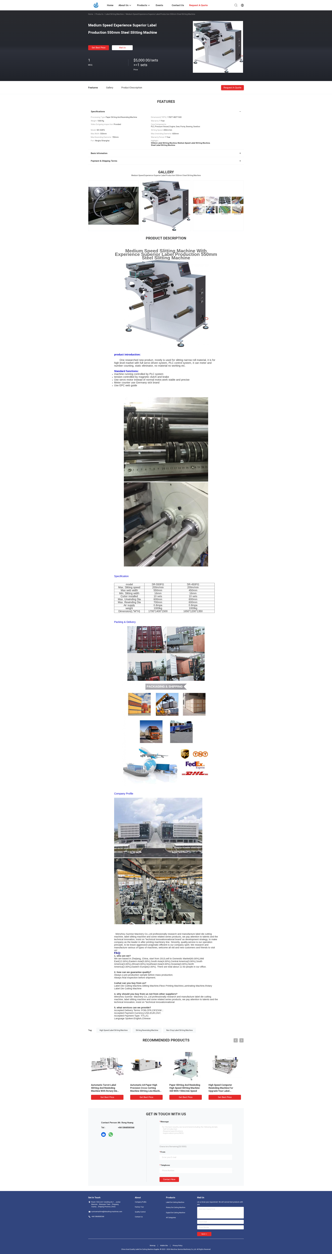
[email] (103, 1134)
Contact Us (139, 1217)
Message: (165, 1122)
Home (90, 14)
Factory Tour (139, 1207)
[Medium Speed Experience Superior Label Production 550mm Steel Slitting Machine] (218, 47)
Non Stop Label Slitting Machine (179, 1030)
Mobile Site (164, 1245)
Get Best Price (98, 47)
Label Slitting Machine (114, 14)
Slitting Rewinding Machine (147, 1030)
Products (99, 14)
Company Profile (140, 1202)
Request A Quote (232, 87)
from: (163, 1152)
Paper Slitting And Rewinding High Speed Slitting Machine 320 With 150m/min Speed (184, 1088)
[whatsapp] (110, 1134)
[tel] (118, 1134)
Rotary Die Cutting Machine (175, 1207)
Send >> (204, 1234)
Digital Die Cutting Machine (175, 1213)
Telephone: (165, 1165)
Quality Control (140, 1212)
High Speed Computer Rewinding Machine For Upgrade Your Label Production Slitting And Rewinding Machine (221, 1091)
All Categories (171, 1217)
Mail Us (122, 47)
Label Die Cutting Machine (175, 1202)
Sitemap (152, 1245)
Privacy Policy (177, 1245)
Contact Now (169, 1179)
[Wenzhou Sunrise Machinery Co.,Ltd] (96, 5)
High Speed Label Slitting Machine (114, 1030)
